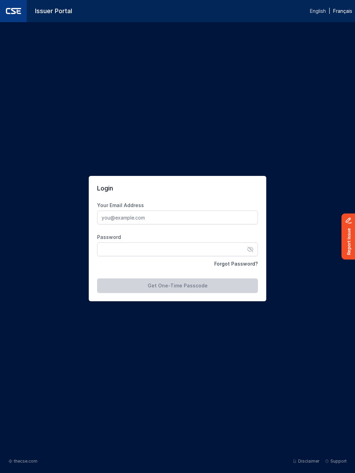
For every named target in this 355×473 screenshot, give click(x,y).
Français (342, 11)
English (318, 11)
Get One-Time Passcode (178, 285)
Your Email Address (120, 205)
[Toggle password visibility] (250, 249)
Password (109, 237)
